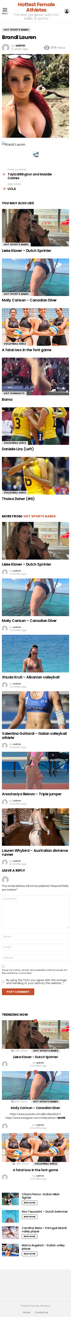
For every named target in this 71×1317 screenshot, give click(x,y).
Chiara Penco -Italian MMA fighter (40, 1196)
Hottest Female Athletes (36, 7)
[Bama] (35, 376)
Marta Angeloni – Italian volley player (43, 1247)
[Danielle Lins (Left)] (35, 426)
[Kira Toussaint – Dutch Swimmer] (10, 1216)
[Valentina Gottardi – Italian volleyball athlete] (35, 710)
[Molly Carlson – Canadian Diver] (35, 277)
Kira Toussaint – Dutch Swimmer (45, 1212)
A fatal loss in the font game (26, 350)
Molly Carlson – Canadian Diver (29, 300)
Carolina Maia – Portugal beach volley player (44, 1229)
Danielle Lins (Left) (18, 449)
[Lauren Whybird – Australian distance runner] (35, 827)
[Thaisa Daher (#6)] (35, 476)
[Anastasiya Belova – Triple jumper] (35, 770)
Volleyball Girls (15, 344)
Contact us (41, 1312)
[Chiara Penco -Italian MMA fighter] (10, 1199)
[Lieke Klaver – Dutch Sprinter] (35, 227)
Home (26, 1312)
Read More (29, 1202)
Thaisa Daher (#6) (18, 498)
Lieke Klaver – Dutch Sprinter (26, 250)
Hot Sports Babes (16, 244)
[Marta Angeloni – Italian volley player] (10, 1250)
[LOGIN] (67, 11)
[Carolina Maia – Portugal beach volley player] (10, 1232)
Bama (7, 399)
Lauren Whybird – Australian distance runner (35, 852)
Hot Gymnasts (14, 393)
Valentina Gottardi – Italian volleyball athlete (34, 735)
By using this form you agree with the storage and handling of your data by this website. (36, 982)
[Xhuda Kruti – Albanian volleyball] (35, 653)
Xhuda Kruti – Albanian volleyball (30, 677)
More (62, 1118)
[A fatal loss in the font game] (35, 327)
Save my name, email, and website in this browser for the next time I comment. (34, 972)
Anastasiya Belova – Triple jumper (32, 794)
